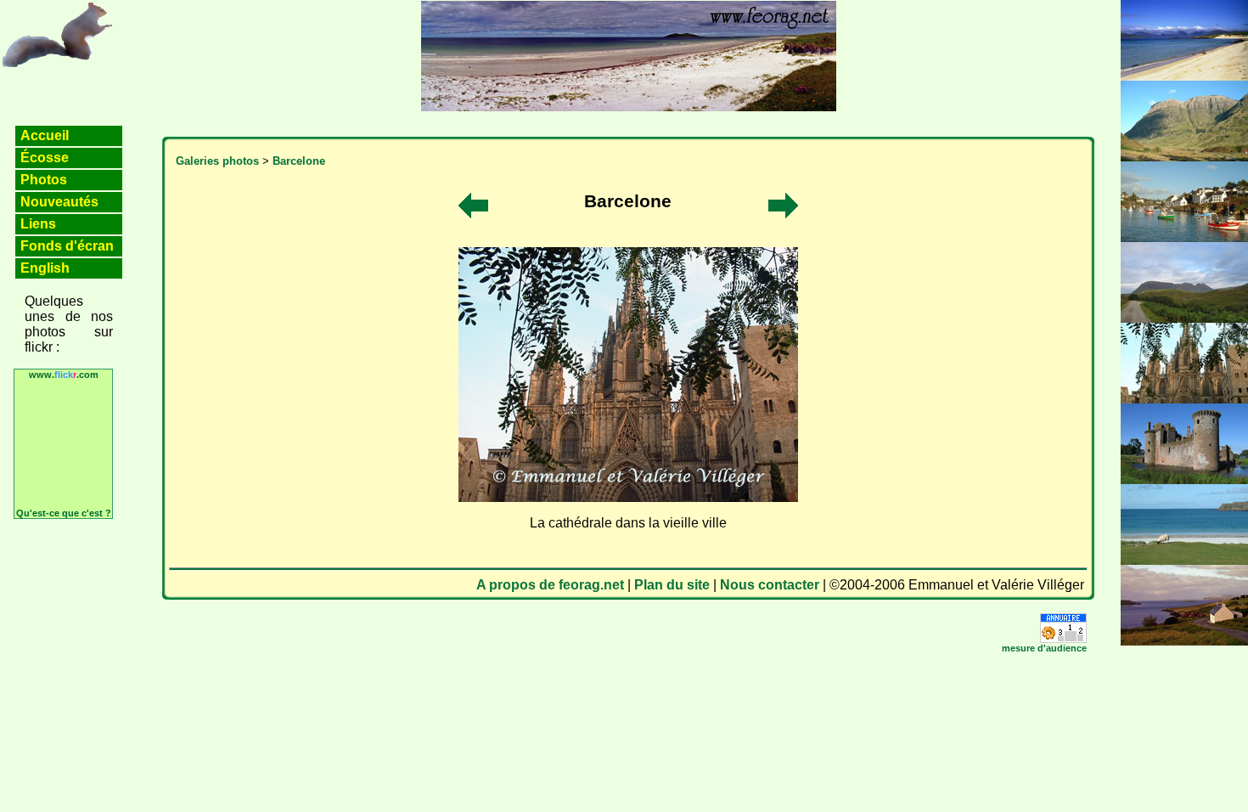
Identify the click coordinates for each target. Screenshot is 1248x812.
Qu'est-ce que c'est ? (63, 513)
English (45, 268)
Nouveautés (59, 202)
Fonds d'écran (67, 246)
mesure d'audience (1044, 648)
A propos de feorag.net (550, 585)
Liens (38, 224)
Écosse (44, 157)
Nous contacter (769, 585)
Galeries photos (217, 161)
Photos (43, 179)
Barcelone (299, 161)
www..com (63, 374)
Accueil (44, 135)
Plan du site (672, 585)
